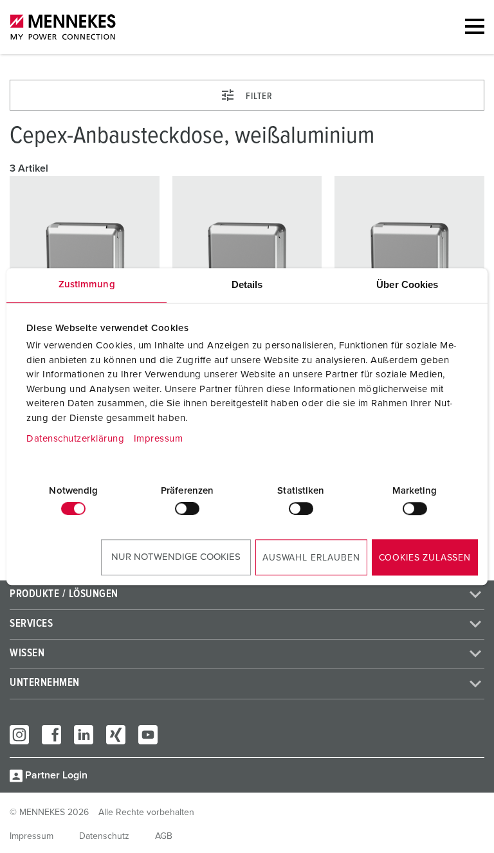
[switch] (187, 508)
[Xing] (115, 734)
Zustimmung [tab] (87, 284)
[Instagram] (19, 734)
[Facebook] (51, 734)
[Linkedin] (83, 734)
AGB (163, 836)
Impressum (158, 439)
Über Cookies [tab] (407, 284)
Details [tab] (247, 284)
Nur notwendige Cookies (176, 557)
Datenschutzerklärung (75, 439)
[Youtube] (148, 734)
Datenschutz (104, 836)
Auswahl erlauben (311, 557)
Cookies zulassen (425, 557)
